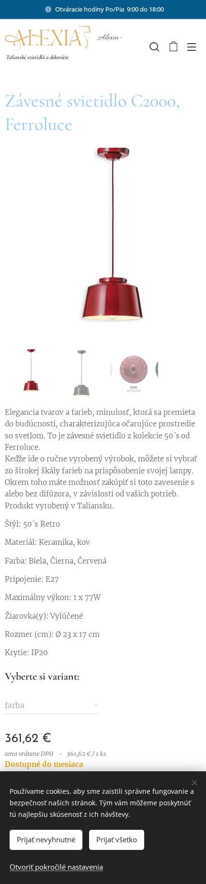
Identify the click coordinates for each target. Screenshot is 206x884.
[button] (153, 47)
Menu (191, 46)
